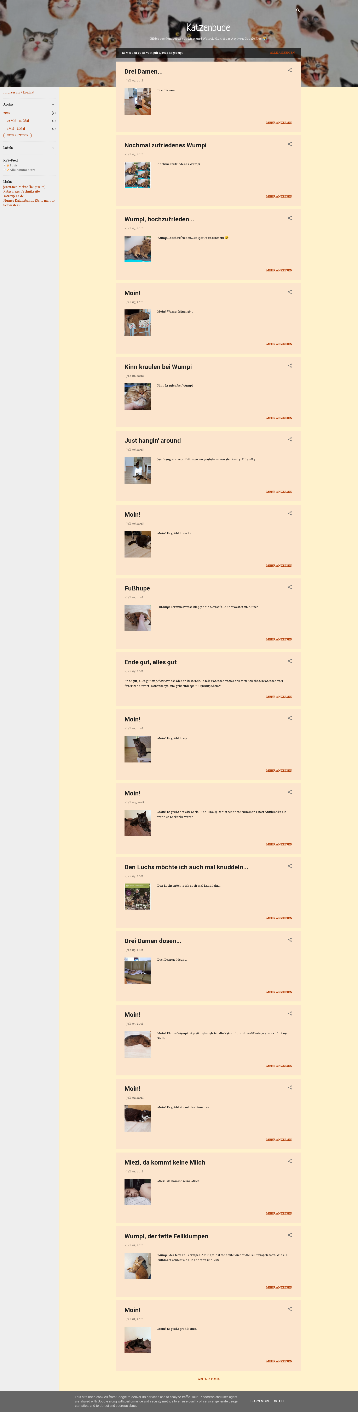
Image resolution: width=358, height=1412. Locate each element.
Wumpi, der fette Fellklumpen (166, 1236)
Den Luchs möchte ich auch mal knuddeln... (186, 867)
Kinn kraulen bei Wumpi (158, 366)
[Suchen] (298, 11)
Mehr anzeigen (279, 123)
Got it (279, 1401)
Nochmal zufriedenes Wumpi (166, 145)
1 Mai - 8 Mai (16, 129)
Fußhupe (137, 588)
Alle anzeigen (282, 53)
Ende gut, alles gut (151, 662)
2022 (6, 113)
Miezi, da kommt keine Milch (165, 1162)
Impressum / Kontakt (18, 92)
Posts (13, 166)
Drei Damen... (144, 71)
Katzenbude (208, 28)
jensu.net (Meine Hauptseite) (24, 187)
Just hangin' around (153, 440)
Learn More (260, 1401)
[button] (289, 71)
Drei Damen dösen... (153, 940)
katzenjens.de (13, 196)
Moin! (132, 293)
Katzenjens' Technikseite (21, 191)
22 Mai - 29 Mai (18, 121)
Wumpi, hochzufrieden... (159, 219)
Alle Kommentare (22, 170)
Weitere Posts (208, 1379)
